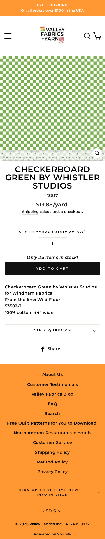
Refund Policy (52, 462)
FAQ (52, 403)
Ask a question (52, 330)
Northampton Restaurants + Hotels (52, 432)
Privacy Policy (52, 471)
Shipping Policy (52, 452)
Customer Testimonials (52, 384)
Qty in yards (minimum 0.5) (52, 232)
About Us (52, 374)
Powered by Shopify (52, 534)
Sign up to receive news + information (52, 492)
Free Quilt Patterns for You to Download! (52, 423)
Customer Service (52, 442)
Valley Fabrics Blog (53, 394)
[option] (52, 8)
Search (52, 413)
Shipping (30, 212)
